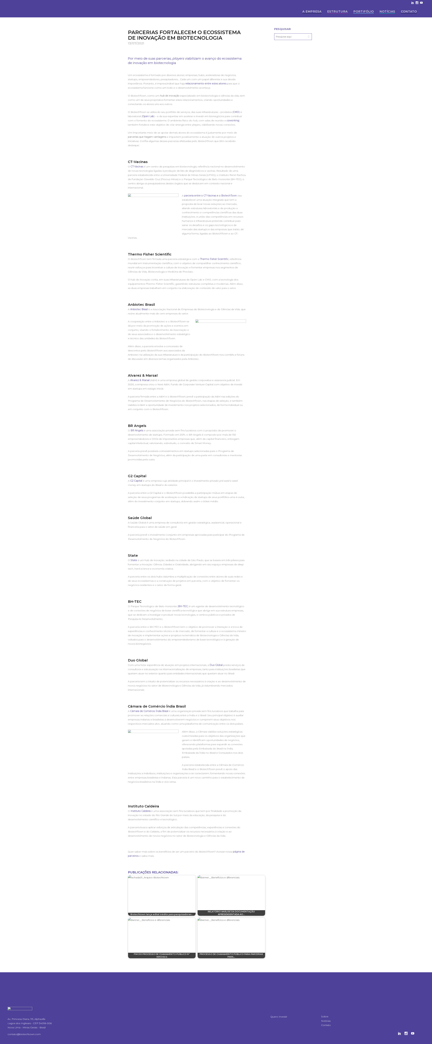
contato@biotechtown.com (24, 1034)
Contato (326, 1025)
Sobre (324, 1016)
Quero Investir (279, 1016)
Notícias (326, 1020)
